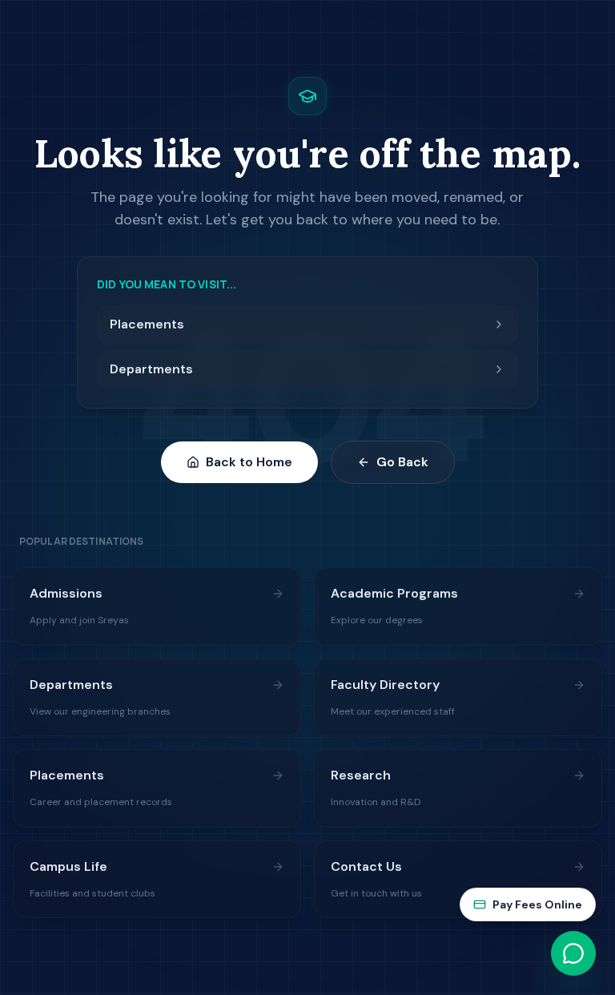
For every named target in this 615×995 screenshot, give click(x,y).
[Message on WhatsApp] (573, 953)
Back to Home (249, 461)
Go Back (402, 461)
